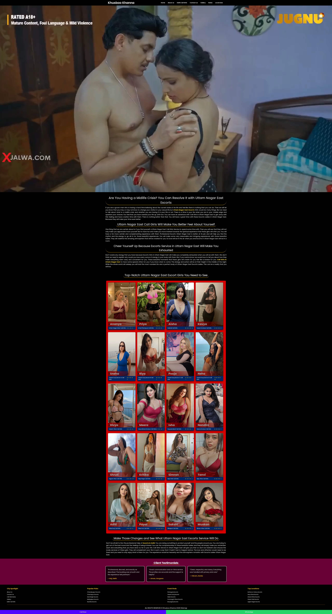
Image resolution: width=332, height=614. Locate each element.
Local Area (219, 3)
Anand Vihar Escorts (254, 597)
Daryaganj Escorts (172, 602)
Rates (210, 3)
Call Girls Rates (11, 597)
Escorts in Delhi (149, 543)
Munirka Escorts (91, 602)
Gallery (203, 3)
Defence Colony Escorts (255, 592)
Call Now (83, 612)
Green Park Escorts (253, 599)
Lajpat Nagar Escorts (254, 602)
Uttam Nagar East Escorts (183, 210)
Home (163, 3)
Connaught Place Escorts (175, 599)
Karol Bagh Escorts (92, 597)
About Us (9, 592)
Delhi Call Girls (182, 3)
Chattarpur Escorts (93, 594)
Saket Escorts (171, 597)
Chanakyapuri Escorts (93, 592)
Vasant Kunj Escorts (173, 594)
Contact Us (10, 594)
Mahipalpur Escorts (92, 599)
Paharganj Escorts (172, 592)
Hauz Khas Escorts (253, 594)
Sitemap (184, 608)
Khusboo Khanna (121, 2)
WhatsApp (249, 612)
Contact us (194, 3)
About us (171, 3)
